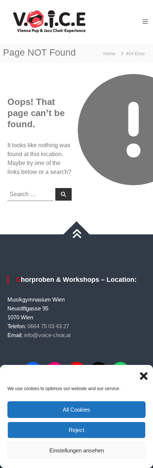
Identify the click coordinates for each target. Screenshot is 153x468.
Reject (76, 430)
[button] (142, 374)
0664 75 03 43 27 (48, 326)
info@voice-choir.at (47, 335)
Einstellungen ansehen (76, 450)
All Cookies (76, 409)
